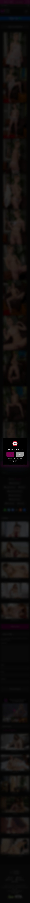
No (20, 454)
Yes (10, 454)
